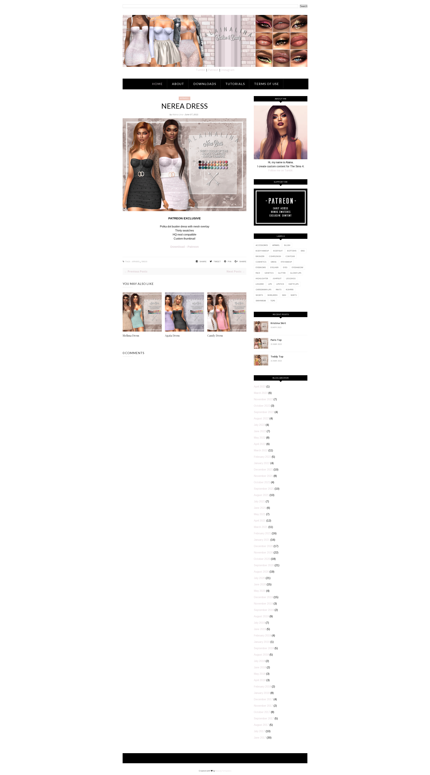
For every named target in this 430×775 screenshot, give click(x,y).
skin (284, 295)
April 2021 (260, 520)
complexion (275, 256)
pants (278, 289)
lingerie (260, 284)
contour (290, 256)
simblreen (272, 295)
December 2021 (263, 469)
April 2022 (260, 444)
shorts (259, 295)
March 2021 (261, 527)
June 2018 (260, 667)
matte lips (293, 284)
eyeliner (274, 267)
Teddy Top (277, 356)
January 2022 (262, 463)
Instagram (227, 70)
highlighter (262, 278)
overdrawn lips (263, 289)
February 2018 (262, 686)
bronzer (260, 256)
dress (144, 261)
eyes (285, 267)
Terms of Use (266, 84)
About (178, 84)
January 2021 (262, 539)
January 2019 (262, 641)
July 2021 (259, 501)
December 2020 (263, 546)
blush (287, 245)
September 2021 (264, 488)
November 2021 (263, 476)
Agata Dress (172, 335)
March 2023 (261, 393)
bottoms (291, 251)
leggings (290, 278)
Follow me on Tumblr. (280, 170)
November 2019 (263, 603)
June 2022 (260, 431)
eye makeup (286, 262)
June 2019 (260, 629)
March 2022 (261, 450)
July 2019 (259, 622)
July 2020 (259, 578)
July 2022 (259, 424)
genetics (269, 273)
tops (272, 300)
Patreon (213, 70)
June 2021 (260, 507)
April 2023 (260, 386)
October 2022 (262, 405)
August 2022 (261, 418)
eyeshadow (297, 267)
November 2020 (263, 552)
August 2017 (261, 724)
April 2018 (260, 680)
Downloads (204, 84)
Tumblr (200, 70)
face (258, 273)
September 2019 (264, 610)
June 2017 (260, 737)
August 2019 (261, 616)
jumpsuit (277, 278)
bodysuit (278, 251)
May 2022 (260, 437)
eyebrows (261, 267)
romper (289, 289)
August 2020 (261, 571)
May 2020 (260, 590)
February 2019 (262, 635)
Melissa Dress (131, 335)
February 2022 (262, 456)
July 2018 (259, 661)
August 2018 (261, 654)
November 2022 (263, 399)
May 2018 (260, 673)
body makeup (262, 251)
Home (157, 84)
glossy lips (295, 273)
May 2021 (260, 514)
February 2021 (262, 533)
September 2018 (264, 648)
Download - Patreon (184, 246)
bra (303, 251)
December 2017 (263, 699)
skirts (294, 295)
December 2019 (263, 597)
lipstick (280, 284)
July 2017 (259, 731)
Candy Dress (215, 335)
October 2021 (262, 482)
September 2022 (264, 412)
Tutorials (235, 84)
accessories (262, 245)
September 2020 (264, 565)
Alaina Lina (177, 114)
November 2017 (263, 705)
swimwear (261, 300)
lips (270, 284)
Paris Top (276, 339)
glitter (282, 273)
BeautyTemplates (223, 770)
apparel (184, 98)
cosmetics (261, 262)
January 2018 (262, 693)
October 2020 (262, 558)
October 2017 (262, 712)
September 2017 (264, 718)
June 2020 (260, 584)
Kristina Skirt (278, 323)
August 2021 (261, 495)
